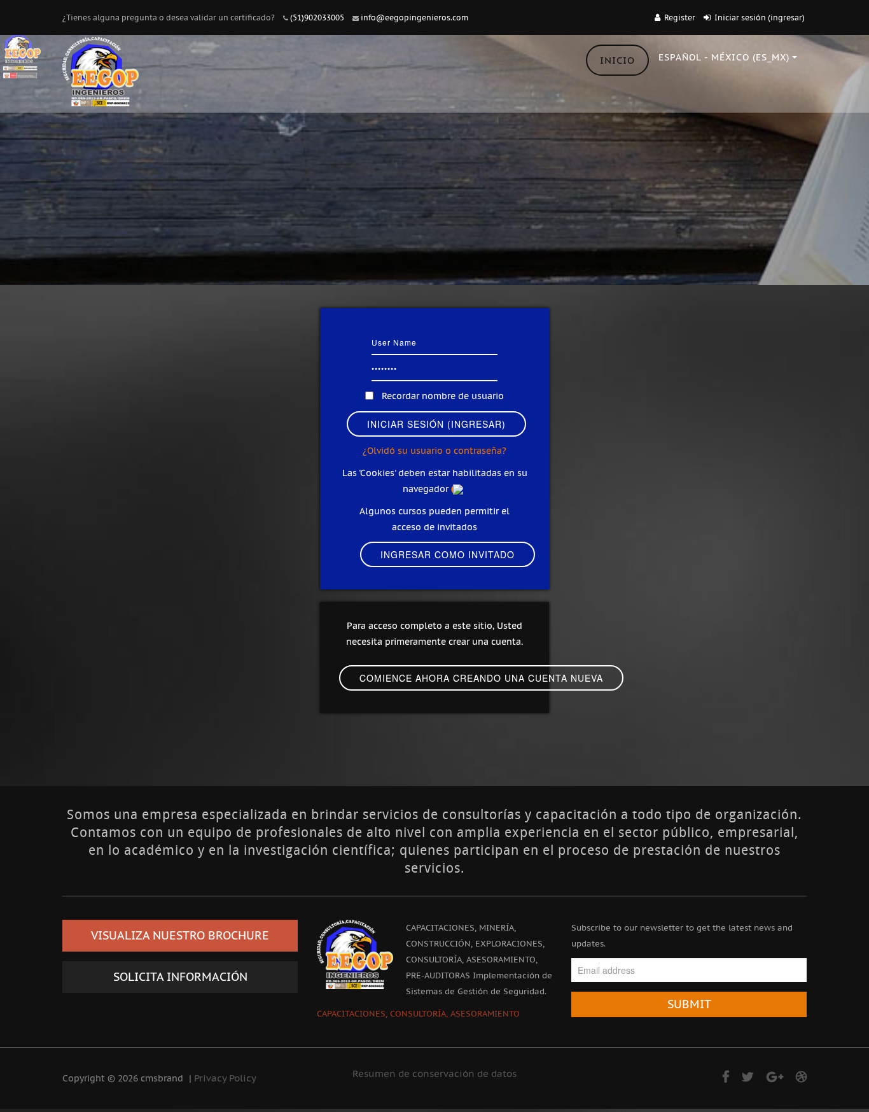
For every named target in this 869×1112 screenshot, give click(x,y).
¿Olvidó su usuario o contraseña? (434, 450)
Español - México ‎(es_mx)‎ (723, 57)
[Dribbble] (801, 1077)
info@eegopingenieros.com (414, 17)
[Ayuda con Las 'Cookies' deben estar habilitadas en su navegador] (459, 489)
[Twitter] (748, 1077)
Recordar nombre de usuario (443, 396)
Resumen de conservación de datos (434, 1073)
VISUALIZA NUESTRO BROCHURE (180, 935)
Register (679, 17)
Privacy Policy (225, 1078)
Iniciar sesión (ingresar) (759, 17)
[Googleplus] (775, 1077)
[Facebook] (725, 1077)
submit (689, 1004)
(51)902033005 (317, 17)
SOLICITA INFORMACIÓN (180, 976)
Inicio (617, 60)
